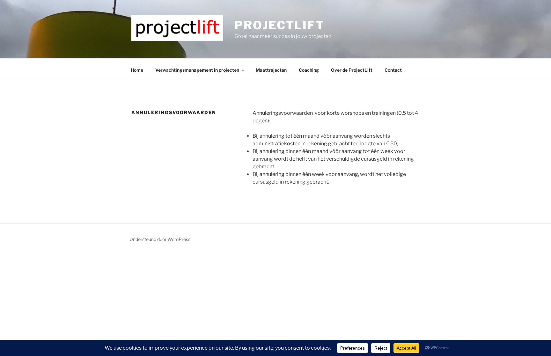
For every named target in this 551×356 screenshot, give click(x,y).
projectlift (279, 25)
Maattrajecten (271, 70)
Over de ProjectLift (351, 70)
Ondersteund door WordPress (159, 239)
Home (137, 70)
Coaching (309, 70)
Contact (393, 70)
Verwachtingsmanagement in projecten (197, 70)
